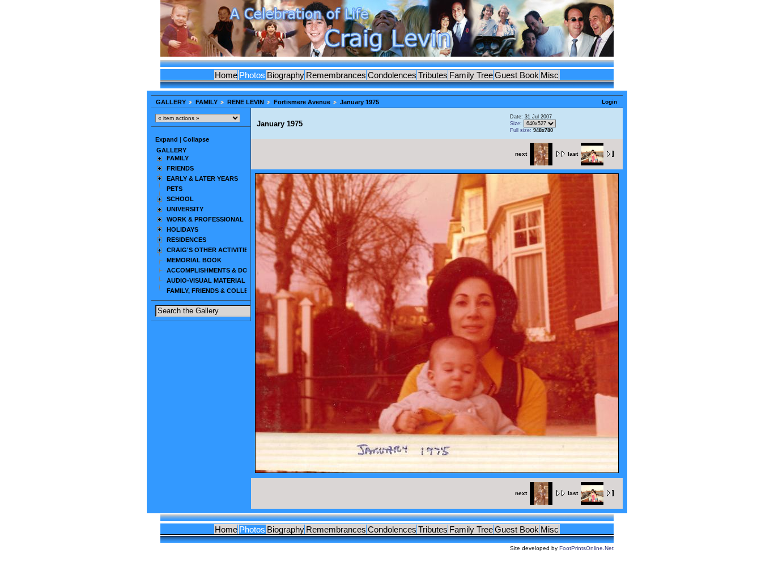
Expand (166, 139)
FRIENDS (180, 168)
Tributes (433, 75)
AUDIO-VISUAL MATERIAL (206, 280)
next (521, 154)
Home (226, 75)
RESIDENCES (186, 239)
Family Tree (471, 75)
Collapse (196, 139)
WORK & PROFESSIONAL (205, 219)
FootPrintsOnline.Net (586, 548)
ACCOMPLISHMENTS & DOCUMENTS (222, 270)
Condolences (392, 75)
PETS (174, 188)
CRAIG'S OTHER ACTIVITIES (209, 249)
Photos (252, 75)
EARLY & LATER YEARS (202, 178)
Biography (285, 75)
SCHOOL (180, 198)
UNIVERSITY (185, 209)
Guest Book (517, 75)
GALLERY (171, 102)
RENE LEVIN (245, 102)
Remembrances (336, 75)
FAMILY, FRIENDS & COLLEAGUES (218, 290)
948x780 (543, 130)
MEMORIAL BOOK (194, 260)
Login (609, 102)
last (573, 154)
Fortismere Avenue (302, 102)
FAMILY (206, 102)
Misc (550, 75)
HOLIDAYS (182, 229)
